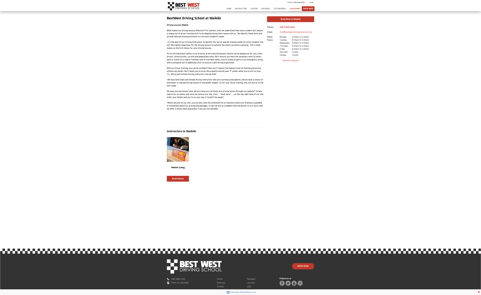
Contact (220, 286)
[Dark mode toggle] (479, 292)
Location (251, 283)
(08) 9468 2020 (287, 27)
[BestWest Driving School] (184, 5)
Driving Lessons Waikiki (177, 25)
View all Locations (290, 60)
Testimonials (280, 9)
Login (311, 3)
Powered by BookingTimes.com (243, 292)
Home (228, 9)
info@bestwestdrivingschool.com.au (296, 32)
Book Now (308, 9)
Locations (295, 9)
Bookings (221, 283)
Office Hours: (270, 38)
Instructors (241, 9)
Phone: (270, 27)
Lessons (254, 9)
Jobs (249, 286)
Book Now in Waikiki (291, 19)
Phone (296, 3)
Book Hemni (178, 178)
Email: (270, 32)
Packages (265, 9)
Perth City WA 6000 (180, 283)
